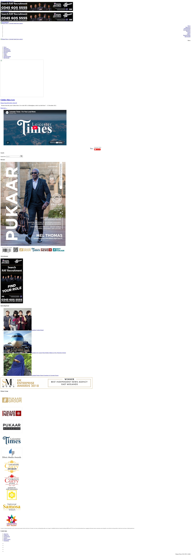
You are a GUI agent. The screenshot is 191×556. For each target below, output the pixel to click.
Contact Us (6, 535)
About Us (6, 534)
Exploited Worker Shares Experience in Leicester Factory (45, 375)
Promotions (6, 540)
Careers (5, 538)
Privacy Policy (7, 539)
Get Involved (7, 536)
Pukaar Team (4, 103)
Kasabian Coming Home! (38, 330)
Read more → (4, 108)
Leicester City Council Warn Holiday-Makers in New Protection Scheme (49, 352)
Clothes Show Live (8, 100)
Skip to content (4, 1)
